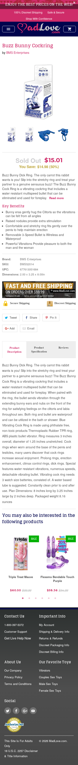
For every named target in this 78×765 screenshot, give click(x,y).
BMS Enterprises (17, 52)
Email (30, 328)
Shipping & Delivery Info (54, 631)
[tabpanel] (20, 565)
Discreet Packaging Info (54, 645)
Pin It (53, 317)
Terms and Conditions (18, 684)
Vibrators (44, 670)
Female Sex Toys (50, 690)
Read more (56, 198)
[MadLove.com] (39, 31)
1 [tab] (23, 598)
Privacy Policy (13, 677)
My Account (46, 625)
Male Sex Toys (48, 684)
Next (69, 134)
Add (12, 328)
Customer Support (15, 631)
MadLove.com (58, 741)
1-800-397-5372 (14, 625)
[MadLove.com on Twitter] (7, 710)
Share (33, 317)
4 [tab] (42, 598)
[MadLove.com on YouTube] (33, 710)
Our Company (13, 670)
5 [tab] (49, 598)
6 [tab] (55, 598)
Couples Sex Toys (50, 677)
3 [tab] (36, 598)
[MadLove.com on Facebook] (16, 710)
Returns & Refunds (51, 638)
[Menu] (8, 29)
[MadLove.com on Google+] (24, 710)
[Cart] (69, 29)
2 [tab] (29, 598)
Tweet (13, 317)
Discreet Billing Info (51, 652)
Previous (6, 134)
